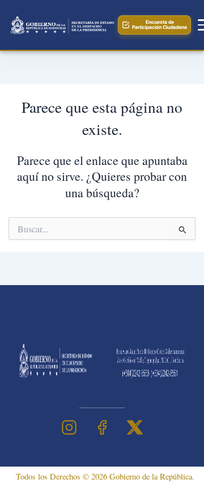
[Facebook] (102, 427)
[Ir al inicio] (61, 24)
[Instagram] (69, 427)
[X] (135, 427)
